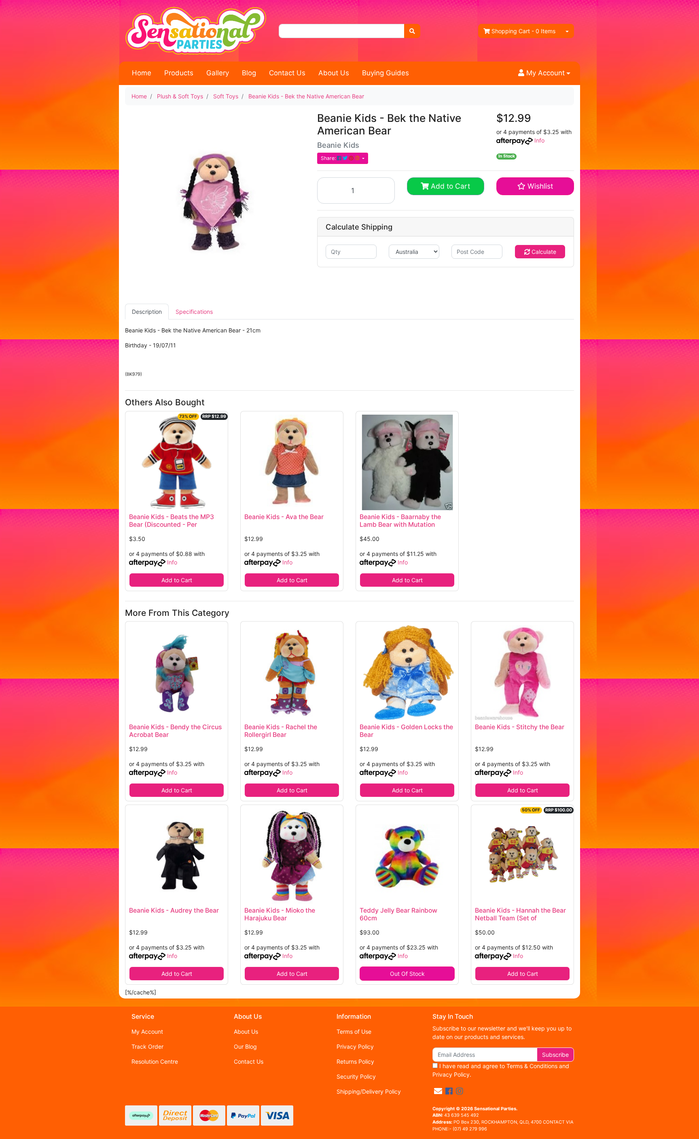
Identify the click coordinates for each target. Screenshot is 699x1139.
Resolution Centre (154, 1061)
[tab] (147, 311)
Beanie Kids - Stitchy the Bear (519, 727)
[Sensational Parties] (196, 30)
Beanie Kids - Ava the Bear (284, 517)
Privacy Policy (355, 1046)
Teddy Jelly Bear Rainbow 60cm (398, 914)
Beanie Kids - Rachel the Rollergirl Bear (280, 731)
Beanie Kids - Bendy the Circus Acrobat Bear (175, 731)
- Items (523, 31)
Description (147, 311)
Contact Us (287, 73)
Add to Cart (449, 186)
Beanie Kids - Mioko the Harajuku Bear (279, 914)
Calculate (543, 251)
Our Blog (245, 1046)
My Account (147, 1031)
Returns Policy (355, 1061)
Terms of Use (354, 1031)
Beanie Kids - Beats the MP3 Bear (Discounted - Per (171, 520)
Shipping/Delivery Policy (369, 1091)
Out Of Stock (407, 973)
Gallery (217, 73)
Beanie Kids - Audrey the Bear (174, 910)
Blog (249, 73)
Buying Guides (385, 73)
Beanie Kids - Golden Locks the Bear (406, 731)
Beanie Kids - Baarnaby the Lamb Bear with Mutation (400, 520)
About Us (333, 73)
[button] (544, 73)
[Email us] (438, 1091)
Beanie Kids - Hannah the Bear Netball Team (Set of (520, 914)
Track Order (147, 1046)
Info (539, 140)
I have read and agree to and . (500, 1070)
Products (178, 73)
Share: (329, 158)
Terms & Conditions (531, 1065)
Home (141, 73)
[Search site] (412, 31)
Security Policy (356, 1076)
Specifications (194, 311)
